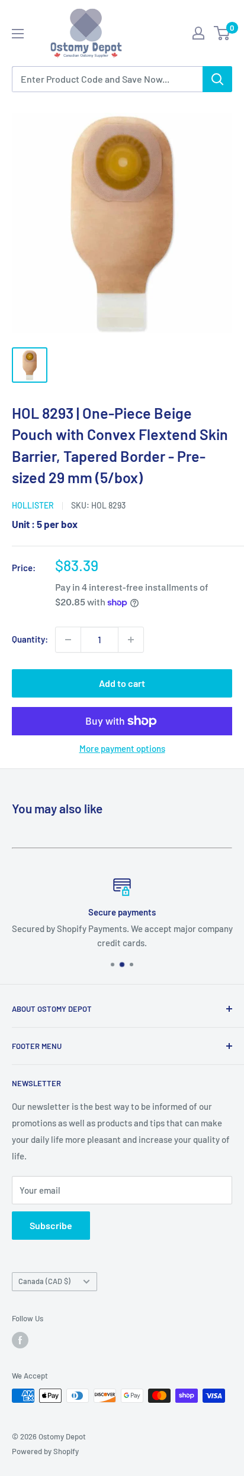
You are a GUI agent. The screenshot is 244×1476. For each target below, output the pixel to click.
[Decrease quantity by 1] (68, 639)
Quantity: (30, 639)
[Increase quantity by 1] (130, 639)
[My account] (198, 33)
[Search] (217, 79)
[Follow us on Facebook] (20, 1340)
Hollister (33, 505)
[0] (222, 33)
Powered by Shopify (45, 1451)
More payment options (122, 748)
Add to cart (122, 683)
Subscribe (51, 1225)
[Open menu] (18, 33)
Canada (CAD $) (44, 1281)
